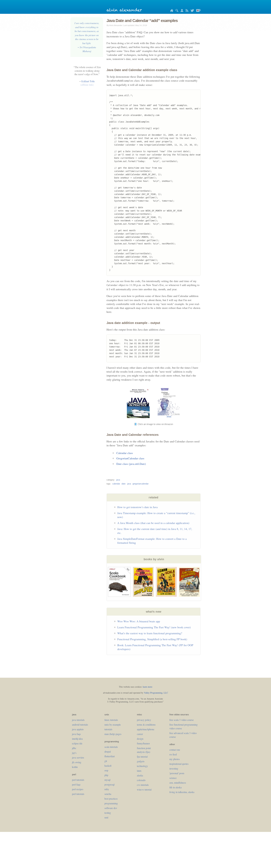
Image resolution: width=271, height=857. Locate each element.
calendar (116, 484)
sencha (107, 794)
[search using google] (176, 11)
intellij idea (77, 738)
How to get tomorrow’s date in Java (137, 507)
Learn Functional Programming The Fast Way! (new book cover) (154, 627)
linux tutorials (111, 719)
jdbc (74, 748)
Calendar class (124, 453)
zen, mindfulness (177, 782)
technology (142, 766)
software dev (110, 808)
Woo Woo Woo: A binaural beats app (138, 621)
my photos (174, 759)
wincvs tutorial (144, 789)
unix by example (112, 724)
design (140, 738)
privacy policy (144, 719)
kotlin (75, 767)
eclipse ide (77, 743)
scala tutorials (111, 746)
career (140, 734)
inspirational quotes (179, 763)
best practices (111, 798)
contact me (174, 749)
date (123, 484)
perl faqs (76, 784)
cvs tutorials (143, 784)
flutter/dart (109, 756)
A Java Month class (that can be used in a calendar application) (153, 523)
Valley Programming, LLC (156, 692)
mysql (107, 779)
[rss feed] (186, 11)
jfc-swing (76, 762)
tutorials (108, 729)
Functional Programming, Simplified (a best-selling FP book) (152, 639)
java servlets (78, 757)
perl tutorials (78, 779)
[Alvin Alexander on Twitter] (191, 11)
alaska (140, 775)
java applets (78, 729)
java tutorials (78, 719)
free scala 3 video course (181, 719)
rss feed (173, 754)
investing (173, 768)
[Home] (171, 11)
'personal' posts (176, 773)
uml (106, 817)
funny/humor (143, 743)
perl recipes (77, 789)
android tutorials (80, 724)
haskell (107, 765)
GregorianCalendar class (130, 458)
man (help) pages (112, 734)
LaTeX (139, 770)
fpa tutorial (142, 756)
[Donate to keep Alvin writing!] (198, 11)
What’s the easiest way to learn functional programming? (149, 633)
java (118, 480)
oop (106, 770)
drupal (107, 751)
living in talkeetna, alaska (181, 792)
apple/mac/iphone (145, 729)
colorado (141, 780)
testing (107, 812)
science (173, 778)
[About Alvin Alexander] (181, 11)
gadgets (140, 761)
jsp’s (74, 752)
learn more (147, 686)
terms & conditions (146, 724)
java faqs (76, 734)
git (105, 761)
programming (111, 803)
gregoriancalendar (141, 484)
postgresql (109, 784)
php (106, 775)
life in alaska (175, 787)
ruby (106, 789)
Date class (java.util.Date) (131, 464)
